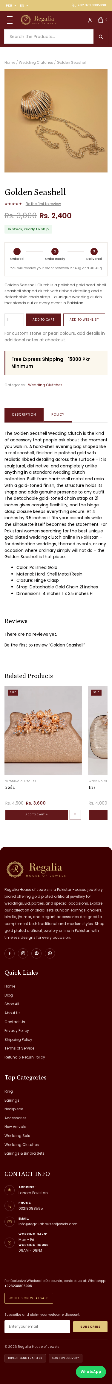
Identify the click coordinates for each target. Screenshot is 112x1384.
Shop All (11, 1003)
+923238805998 (18, 1285)
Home (9, 986)
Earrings (11, 1100)
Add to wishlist (84, 319)
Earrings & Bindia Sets (24, 1153)
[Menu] (9, 20)
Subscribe (90, 1326)
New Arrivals (15, 1126)
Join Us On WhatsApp (28, 1298)
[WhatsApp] (50, 953)
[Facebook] (9, 953)
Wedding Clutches (45, 384)
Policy (58, 414)
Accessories (15, 1117)
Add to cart (44, 319)
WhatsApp (91, 1371)
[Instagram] (23, 953)
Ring (8, 1091)
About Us (12, 1012)
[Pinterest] (36, 953)
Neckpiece (13, 1109)
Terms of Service (19, 1048)
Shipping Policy (18, 1039)
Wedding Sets (17, 1135)
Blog (8, 995)
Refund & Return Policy (24, 1057)
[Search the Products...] (100, 36)
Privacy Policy (16, 1030)
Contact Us (14, 1021)
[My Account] (90, 20)
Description (24, 414)
